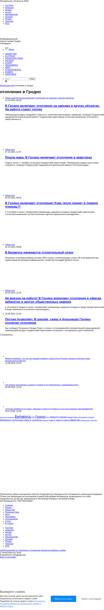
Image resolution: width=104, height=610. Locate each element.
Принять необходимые (91, 599)
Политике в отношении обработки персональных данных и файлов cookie (22, 603)
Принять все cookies (63, 599)
